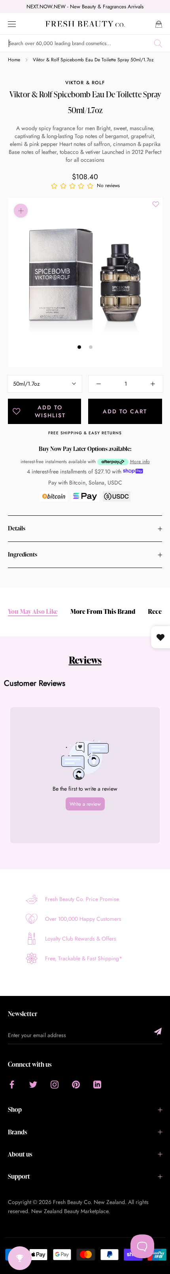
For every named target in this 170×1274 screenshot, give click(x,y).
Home (14, 59)
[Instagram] (55, 1083)
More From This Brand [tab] (102, 612)
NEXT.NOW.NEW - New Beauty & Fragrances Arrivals (85, 6)
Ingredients (22, 554)
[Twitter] (33, 1083)
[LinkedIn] (97, 1083)
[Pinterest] (76, 1083)
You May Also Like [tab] (33, 612)
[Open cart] (158, 23)
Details (16, 528)
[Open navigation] (12, 23)
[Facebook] (12, 1083)
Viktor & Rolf (85, 82)
